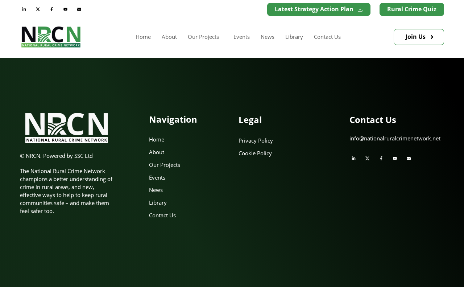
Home (143, 36)
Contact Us (327, 36)
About (169, 36)
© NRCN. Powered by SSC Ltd (56, 155)
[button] (205, 37)
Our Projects (203, 36)
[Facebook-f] (51, 9)
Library (294, 36)
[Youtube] (65, 9)
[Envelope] (79, 9)
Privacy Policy (256, 140)
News (267, 36)
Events (241, 36)
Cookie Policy (255, 153)
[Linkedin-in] (24, 9)
